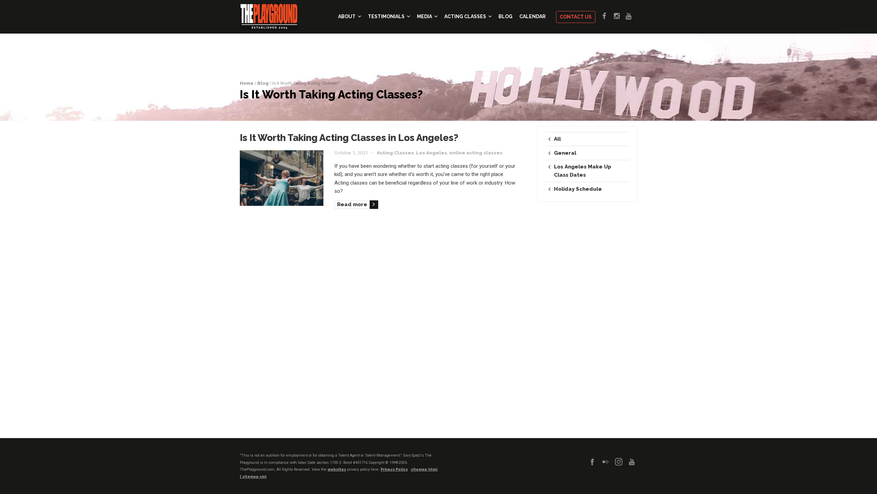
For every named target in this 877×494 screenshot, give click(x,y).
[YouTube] (631, 461)
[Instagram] (618, 461)
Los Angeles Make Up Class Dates (582, 171)
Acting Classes (465, 16)
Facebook (608, 16)
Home (247, 83)
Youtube (631, 16)
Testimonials (386, 16)
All (557, 139)
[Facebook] (592, 461)
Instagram (620, 16)
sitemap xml (254, 476)
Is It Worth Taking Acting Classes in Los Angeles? (349, 137)
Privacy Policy (394, 469)
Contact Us (576, 17)
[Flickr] (605, 461)
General (565, 153)
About (347, 16)
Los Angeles (431, 152)
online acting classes (476, 152)
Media (424, 16)
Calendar (532, 16)
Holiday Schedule (578, 189)
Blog (505, 16)
